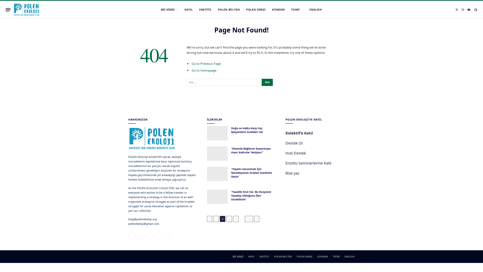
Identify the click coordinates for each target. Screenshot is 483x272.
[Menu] (8, 9)
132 (249, 219)
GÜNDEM (278, 9)
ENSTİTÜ (205, 9)
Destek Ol (294, 143)
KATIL (189, 9)
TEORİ (295, 9)
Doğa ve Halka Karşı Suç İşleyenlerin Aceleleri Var (247, 130)
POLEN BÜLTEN (229, 9)
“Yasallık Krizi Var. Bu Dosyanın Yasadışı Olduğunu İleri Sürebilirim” (251, 195)
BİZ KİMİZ (168, 9)
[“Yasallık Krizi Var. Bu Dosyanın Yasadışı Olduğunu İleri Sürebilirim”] (217, 197)
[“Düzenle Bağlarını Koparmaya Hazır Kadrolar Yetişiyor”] (217, 153)
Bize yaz (292, 173)
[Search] (475, 9)
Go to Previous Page (206, 63)
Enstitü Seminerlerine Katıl (308, 163)
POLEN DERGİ (255, 9)
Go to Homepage (204, 70)
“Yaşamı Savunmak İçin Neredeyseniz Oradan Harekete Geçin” (251, 172)
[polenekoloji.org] (26, 10)
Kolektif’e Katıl (299, 133)
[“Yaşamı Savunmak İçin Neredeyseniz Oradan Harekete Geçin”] (217, 174)
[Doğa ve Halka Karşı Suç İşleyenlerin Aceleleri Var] (217, 133)
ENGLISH (315, 9)
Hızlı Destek (295, 153)
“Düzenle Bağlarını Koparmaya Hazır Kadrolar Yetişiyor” (251, 150)
